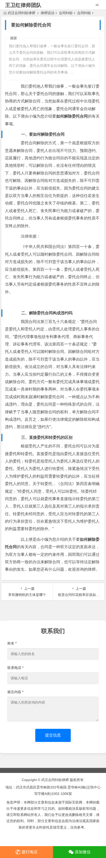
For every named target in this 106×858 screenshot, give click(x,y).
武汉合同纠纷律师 (21, 13)
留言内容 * (15, 692)
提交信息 (53, 735)
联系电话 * (15, 668)
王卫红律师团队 (23, 5)
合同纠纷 (66, 13)
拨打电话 (29, 852)
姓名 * (12, 643)
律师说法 (47, 13)
